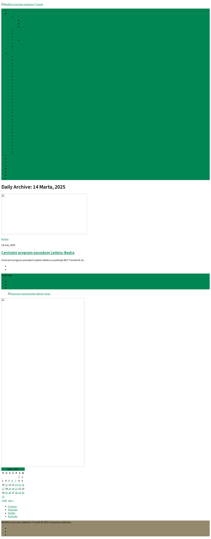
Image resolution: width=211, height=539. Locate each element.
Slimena (19, 132)
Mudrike (19, 119)
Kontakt (12, 178)
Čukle (18, 66)
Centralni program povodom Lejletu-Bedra (37, 252)
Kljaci (18, 99)
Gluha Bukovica (23, 76)
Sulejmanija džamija (26, 138)
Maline (18, 109)
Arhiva (11, 171)
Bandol (19, 56)
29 (19, 492)
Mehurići (19, 115)
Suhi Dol (19, 135)
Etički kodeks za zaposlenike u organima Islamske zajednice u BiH (51, 49)
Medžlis (12, 13)
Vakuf (18, 148)
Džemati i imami (17, 53)
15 (19, 484)
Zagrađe (19, 152)
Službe (18, 16)
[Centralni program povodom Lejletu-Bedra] (44, 233)
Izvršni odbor (22, 30)
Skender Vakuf (22, 129)
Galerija (12, 168)
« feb (4, 500)
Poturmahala (22, 125)
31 (3, 496)
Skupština (20, 33)
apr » (11, 500)
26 (9, 492)
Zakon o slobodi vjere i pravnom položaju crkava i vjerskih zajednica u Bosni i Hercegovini (64, 46)
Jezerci (19, 89)
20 (13, 488)
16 (23, 484)
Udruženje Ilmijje (17, 155)
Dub (17, 73)
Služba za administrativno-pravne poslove (45, 23)
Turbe (18, 142)
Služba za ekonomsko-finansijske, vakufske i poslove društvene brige (59, 26)
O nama (12, 506)
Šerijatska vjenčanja (19, 175)
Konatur (19, 102)
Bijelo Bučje (21, 59)
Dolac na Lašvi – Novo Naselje (31, 69)
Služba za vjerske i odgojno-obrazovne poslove (47, 20)
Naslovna (13, 10)
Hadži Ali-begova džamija (29, 82)
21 (16, 488)
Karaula (19, 96)
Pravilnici (20, 36)
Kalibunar (20, 92)
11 (6, 484)
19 (9, 488)
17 (3, 488)
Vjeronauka (14, 162)
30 (23, 492)
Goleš (18, 79)
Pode (17, 122)
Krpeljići (19, 106)
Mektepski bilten (17, 158)
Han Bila (19, 86)
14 (16, 484)
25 (6, 492)
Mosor (18, 112)
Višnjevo (19, 145)
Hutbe (11, 165)
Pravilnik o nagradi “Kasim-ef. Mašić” (41, 40)
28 (16, 492)
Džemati (12, 509)
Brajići (18, 63)
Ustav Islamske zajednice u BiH (32, 43)
